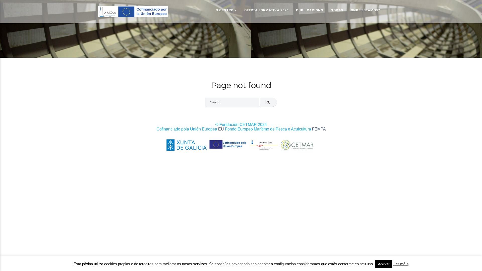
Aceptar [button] (383, 264)
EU (221, 129)
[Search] (268, 102)
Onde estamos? (365, 10)
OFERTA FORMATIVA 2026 (266, 10)
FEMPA (319, 129)
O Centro (224, 10)
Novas (337, 10)
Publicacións (309, 10)
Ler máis (400, 264)
